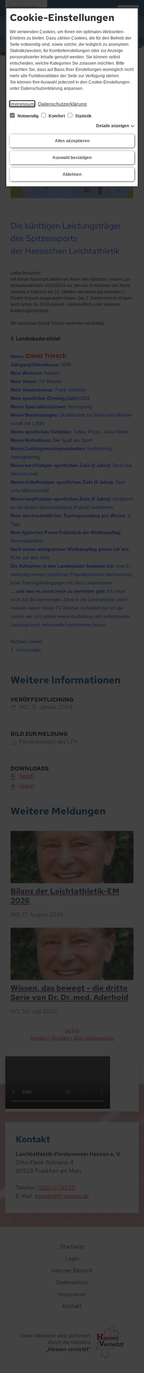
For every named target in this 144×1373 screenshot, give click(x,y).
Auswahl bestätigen (72, 157)
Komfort (57, 116)
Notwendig (27, 116)
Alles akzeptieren (72, 140)
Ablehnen (72, 174)
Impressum (22, 104)
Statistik (83, 116)
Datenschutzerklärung (62, 104)
